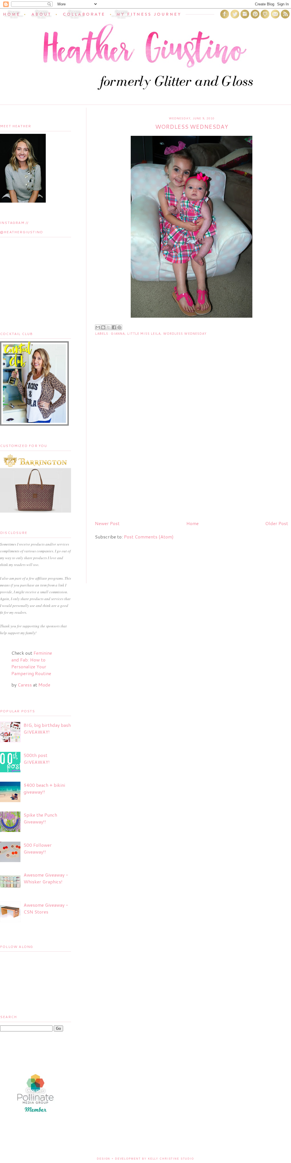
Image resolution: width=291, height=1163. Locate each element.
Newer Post (107, 523)
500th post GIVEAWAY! (37, 758)
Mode (44, 684)
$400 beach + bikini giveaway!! (44, 788)
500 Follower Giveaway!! (38, 848)
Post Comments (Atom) (149, 536)
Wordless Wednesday (185, 333)
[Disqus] (191, 443)
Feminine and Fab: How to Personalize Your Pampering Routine (31, 663)
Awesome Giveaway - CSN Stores (46, 908)
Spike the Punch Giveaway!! (40, 818)
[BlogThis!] (103, 327)
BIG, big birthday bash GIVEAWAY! (47, 728)
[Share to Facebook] (114, 327)
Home (192, 523)
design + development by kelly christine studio (145, 1158)
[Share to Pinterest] (119, 327)
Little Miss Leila (144, 333)
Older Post (276, 523)
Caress (25, 684)
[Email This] (98, 327)
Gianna (118, 333)
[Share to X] (108, 327)
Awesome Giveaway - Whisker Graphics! (46, 878)
